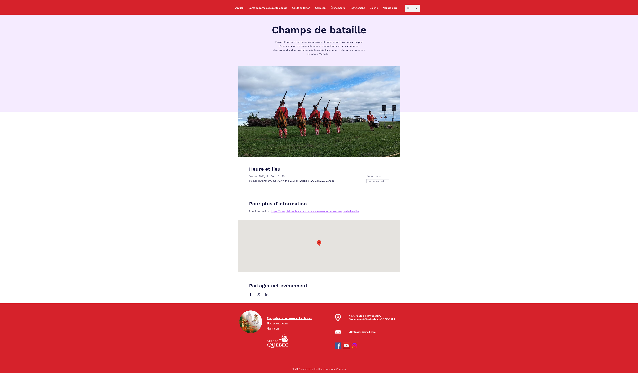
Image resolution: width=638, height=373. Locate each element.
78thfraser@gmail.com (362, 331)
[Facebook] (338, 345)
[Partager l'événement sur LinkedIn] (266, 294)
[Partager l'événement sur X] (258, 294)
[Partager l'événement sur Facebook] (250, 294)
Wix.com (341, 369)
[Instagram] (354, 345)
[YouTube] (346, 345)
